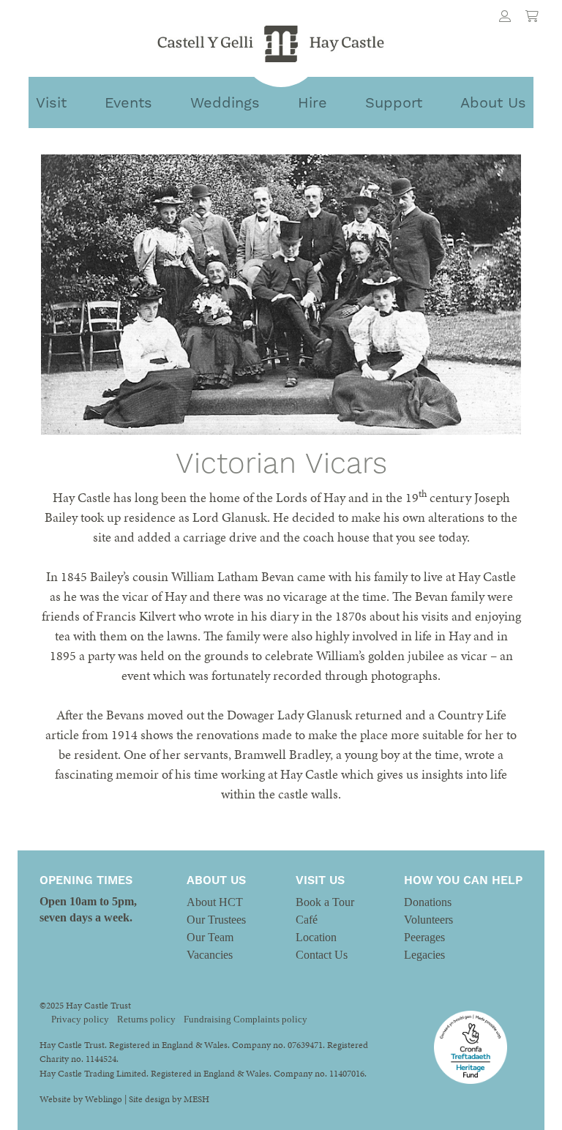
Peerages (424, 937)
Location (316, 937)
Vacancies (210, 954)
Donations (428, 902)
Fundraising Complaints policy (245, 1019)
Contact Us (322, 954)
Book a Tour (325, 902)
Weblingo (103, 1099)
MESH (196, 1099)
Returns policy (146, 1019)
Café (307, 919)
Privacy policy (80, 1019)
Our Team (210, 937)
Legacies (424, 954)
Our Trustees (216, 919)
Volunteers (428, 919)
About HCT (215, 902)
